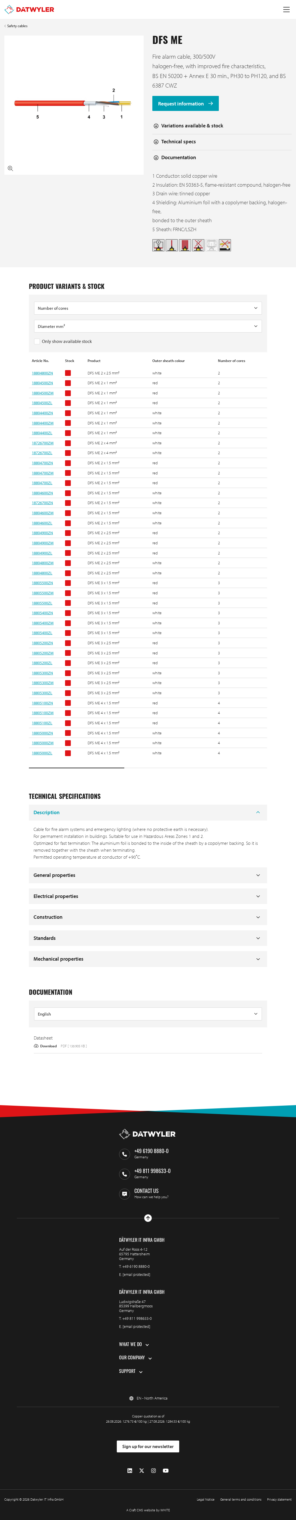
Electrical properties (56, 896)
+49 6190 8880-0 (136, 1266)
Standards (45, 938)
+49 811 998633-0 (137, 1318)
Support (127, 1371)
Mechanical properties (59, 958)
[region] (148, 563)
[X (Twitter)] (141, 1470)
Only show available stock (67, 341)
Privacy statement (279, 1499)
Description (47, 812)
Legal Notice (205, 1499)
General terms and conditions (240, 1499)
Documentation (178, 157)
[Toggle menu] (286, 9)
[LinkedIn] (129, 1470)
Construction (48, 917)
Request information (181, 103)
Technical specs (178, 141)
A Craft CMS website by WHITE (148, 1510)
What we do (130, 1345)
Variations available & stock (192, 125)
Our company (132, 1358)
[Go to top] (148, 1218)
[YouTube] (166, 1470)
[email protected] (136, 1274)
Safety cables (17, 26)
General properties (54, 875)
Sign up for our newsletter (148, 1446)
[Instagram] (153, 1470)
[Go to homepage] (29, 9)
